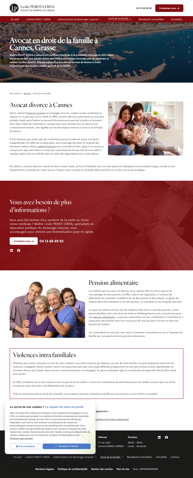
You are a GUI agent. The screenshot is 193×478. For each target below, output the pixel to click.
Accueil (15, 19)
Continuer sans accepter (21, 438)
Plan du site (123, 468)
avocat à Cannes (36, 112)
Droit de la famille (118, 18)
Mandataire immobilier (151, 19)
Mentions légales (44, 468)
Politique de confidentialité (72, 468)
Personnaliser (27, 446)
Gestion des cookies (102, 468)
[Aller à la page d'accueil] (32, 8)
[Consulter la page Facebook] (19, 250)
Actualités (176, 19)
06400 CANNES (111, 444)
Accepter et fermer (68, 446)
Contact (175, 456)
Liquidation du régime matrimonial (111, 419)
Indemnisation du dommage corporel (78, 19)
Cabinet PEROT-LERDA (38, 19)
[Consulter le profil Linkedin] (11, 250)
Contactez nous (168, 8)
